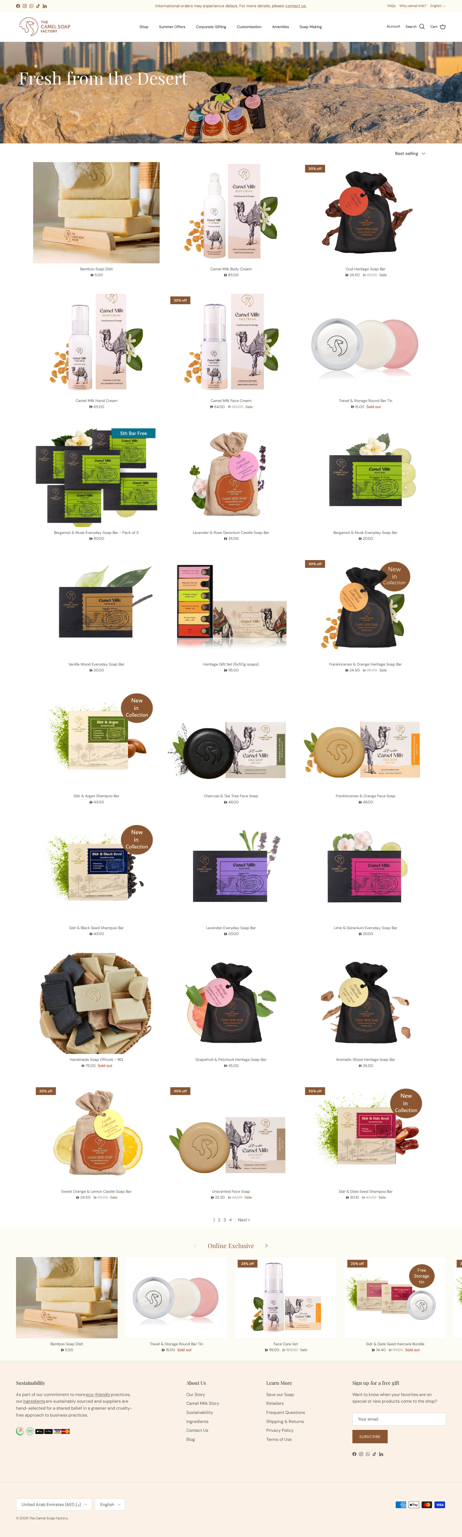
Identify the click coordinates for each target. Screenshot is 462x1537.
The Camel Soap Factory (48, 1518)
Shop (144, 26)
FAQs (391, 5)
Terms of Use (279, 1439)
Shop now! (272, 7)
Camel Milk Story (202, 1403)
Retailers (275, 1403)
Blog (190, 1439)
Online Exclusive (231, 1245)
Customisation (249, 26)
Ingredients (197, 1421)
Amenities (280, 26)
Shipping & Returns (285, 1421)
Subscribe (370, 1436)
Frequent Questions (285, 1412)
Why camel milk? (412, 5)
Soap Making (311, 26)
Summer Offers (172, 26)
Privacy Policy (280, 1430)
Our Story (195, 1394)
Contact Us (197, 1430)
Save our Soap (280, 1394)
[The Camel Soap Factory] (45, 26)
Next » (244, 1220)
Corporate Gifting (211, 26)
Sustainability (199, 1412)
